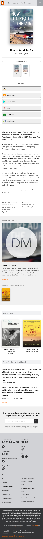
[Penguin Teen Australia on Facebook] (3, 454)
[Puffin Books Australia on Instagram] (23, 449)
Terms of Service (19, 527)
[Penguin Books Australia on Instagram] (7, 442)
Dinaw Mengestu (21, 53)
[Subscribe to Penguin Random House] (36, 421)
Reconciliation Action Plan (29, 498)
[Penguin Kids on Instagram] (26, 442)
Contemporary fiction (28, 204)
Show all (4, 402)
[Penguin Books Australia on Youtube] (14, 442)
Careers (24, 475)
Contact (4, 482)
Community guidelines (28, 478)
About (4, 475)
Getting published (7, 486)
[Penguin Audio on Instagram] (3, 468)
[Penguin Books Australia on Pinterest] (10, 442)
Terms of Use (24, 428)
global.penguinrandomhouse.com (13, 536)
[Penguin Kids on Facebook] (23, 442)
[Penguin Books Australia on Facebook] (3, 442)
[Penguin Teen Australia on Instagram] (7, 454)
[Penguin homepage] (2, 3)
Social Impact (6, 502)
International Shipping (28, 501)
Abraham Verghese (32, 351)
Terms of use (25, 494)
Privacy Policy (33, 428)
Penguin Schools (7, 498)
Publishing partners (27, 481)
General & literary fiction (29, 207)
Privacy (23, 491)
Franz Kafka (11, 353)
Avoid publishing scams (28, 488)
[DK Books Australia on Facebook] (23, 456)
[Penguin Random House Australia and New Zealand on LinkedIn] (17, 442)
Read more (5, 279)
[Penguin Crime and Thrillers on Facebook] (3, 461)
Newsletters (5, 490)
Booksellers (5, 479)
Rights (23, 485)
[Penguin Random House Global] (7, 531)
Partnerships (6, 494)
